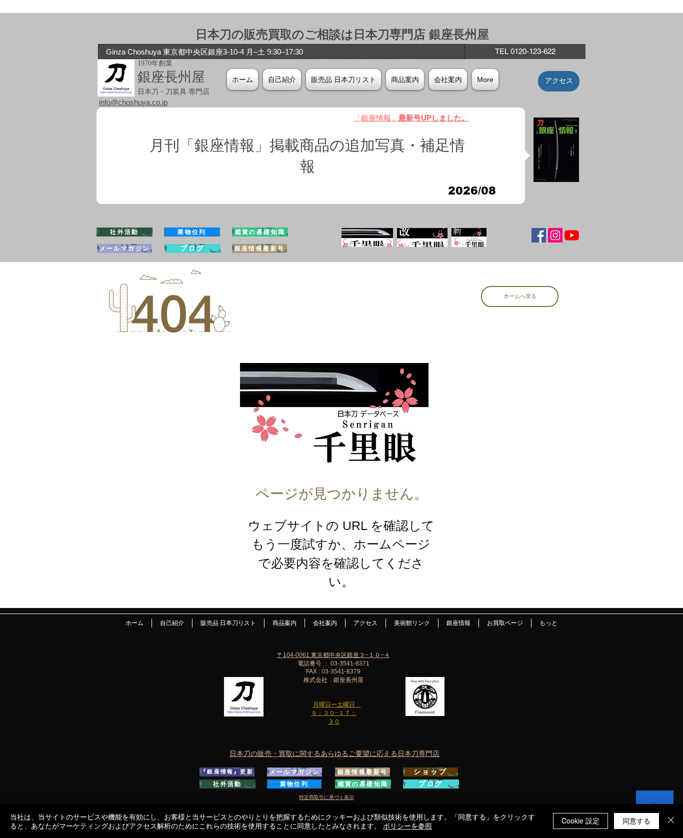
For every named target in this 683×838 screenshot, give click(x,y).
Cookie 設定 (581, 821)
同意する (636, 821)
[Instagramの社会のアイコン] (555, 235)
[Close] (671, 821)
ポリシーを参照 (407, 825)
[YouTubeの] (571, 235)
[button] (448, 79)
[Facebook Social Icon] (539, 235)
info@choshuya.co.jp (133, 102)
